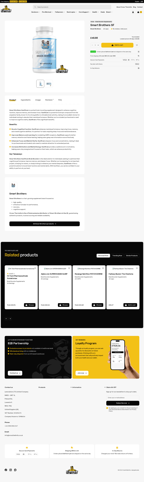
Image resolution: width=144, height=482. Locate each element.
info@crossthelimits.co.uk (14, 435)
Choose (31, 305)
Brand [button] (108, 12)
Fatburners (59, 12)
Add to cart (119, 45)
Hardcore (34, 12)
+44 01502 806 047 (11, 426)
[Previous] (6, 318)
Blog (134, 7)
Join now (80, 373)
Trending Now (117, 255)
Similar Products (132, 255)
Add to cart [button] (132, 305)
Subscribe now (121, 403)
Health (94, 12)
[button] (133, 12)
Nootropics (71, 12)
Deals (103, 12)
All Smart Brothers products (43, 224)
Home (92, 21)
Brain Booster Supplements (103, 21)
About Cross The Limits (124, 7)
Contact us (14, 373)
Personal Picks (103, 255)
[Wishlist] (137, 45)
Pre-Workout (46, 12)
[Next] (10, 318)
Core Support (84, 12)
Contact (140, 7)
